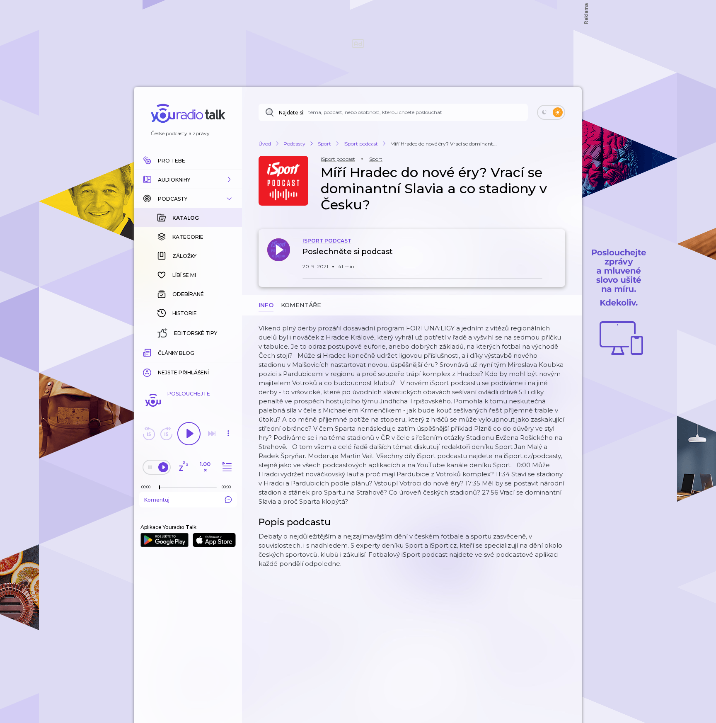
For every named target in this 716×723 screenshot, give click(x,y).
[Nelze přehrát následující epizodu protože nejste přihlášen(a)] (211, 433)
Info (266, 305)
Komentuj (156, 500)
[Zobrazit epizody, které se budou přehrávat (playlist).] (226, 467)
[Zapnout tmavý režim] (551, 112)
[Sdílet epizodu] (557, 256)
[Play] (189, 434)
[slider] (159, 487)
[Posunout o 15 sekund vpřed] (166, 433)
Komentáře (301, 305)
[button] (188, 179)
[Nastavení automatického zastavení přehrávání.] (183, 467)
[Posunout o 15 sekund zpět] (148, 433)
